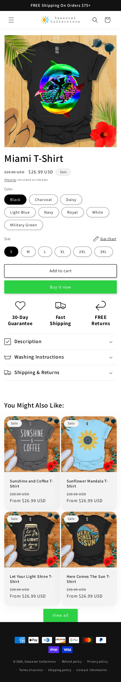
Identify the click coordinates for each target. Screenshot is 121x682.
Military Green (23, 224)
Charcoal (43, 199)
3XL (103, 251)
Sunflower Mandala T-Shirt (87, 483)
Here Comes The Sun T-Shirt (88, 579)
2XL (82, 251)
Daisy (71, 199)
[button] (11, 20)
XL (62, 251)
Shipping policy (59, 670)
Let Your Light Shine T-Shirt (31, 579)
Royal (72, 212)
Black (15, 199)
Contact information (92, 670)
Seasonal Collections (40, 661)
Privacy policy (97, 661)
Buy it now (60, 287)
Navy (48, 212)
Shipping (10, 180)
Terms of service (31, 670)
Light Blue (20, 212)
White (97, 212)
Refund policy (72, 661)
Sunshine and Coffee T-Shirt (31, 483)
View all (61, 615)
